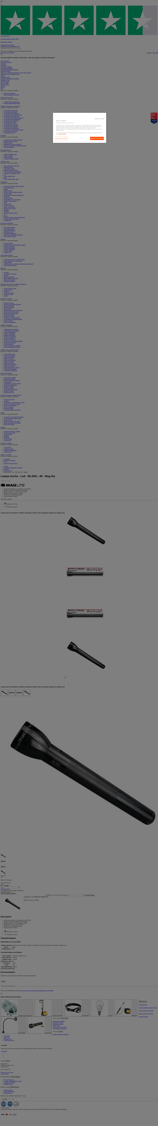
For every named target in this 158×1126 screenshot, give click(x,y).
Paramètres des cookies (61, 138)
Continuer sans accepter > (99, 118)
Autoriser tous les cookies (97, 138)
